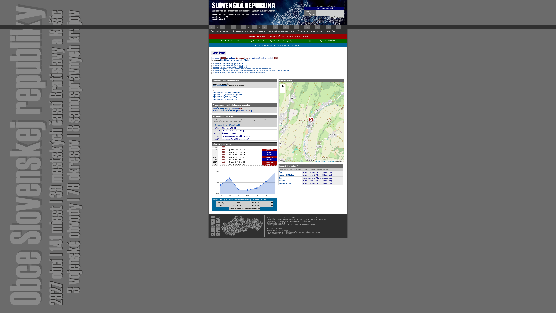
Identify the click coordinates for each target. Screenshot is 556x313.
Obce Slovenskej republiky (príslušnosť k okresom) (291, 41)
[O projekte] (283, 230)
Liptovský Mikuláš (227, 111)
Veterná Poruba (285, 183)
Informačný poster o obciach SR (297, 36)
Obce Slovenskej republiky (262, 41)
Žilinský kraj (224, 60)
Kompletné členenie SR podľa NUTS (227, 125)
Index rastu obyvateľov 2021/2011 (323, 41)
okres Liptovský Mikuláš (240, 60)
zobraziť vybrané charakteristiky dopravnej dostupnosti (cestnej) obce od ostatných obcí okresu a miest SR (251, 70)
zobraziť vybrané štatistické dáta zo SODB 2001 (230, 67)
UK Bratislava (289, 234)
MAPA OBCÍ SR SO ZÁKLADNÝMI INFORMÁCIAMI (266, 36)
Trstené (282, 181)
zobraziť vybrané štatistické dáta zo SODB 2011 (230, 65)
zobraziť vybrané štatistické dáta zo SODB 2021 (230, 63)
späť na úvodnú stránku (221, 74)
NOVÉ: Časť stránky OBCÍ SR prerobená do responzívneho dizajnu (278, 45)
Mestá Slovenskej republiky (242, 41)
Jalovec (282, 178)
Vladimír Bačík (272, 230)
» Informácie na (226, 92)
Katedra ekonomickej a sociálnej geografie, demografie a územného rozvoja (293, 232)
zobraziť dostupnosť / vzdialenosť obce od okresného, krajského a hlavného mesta (242, 69)
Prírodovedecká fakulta (275, 234)
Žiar (280, 172)
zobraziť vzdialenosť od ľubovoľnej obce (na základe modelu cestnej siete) (239, 72)
